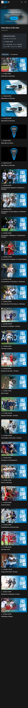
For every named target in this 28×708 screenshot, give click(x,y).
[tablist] (9, 54)
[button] (21, 2)
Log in (20, 21)
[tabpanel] (14, 338)
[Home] (5, 2)
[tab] (5, 54)
